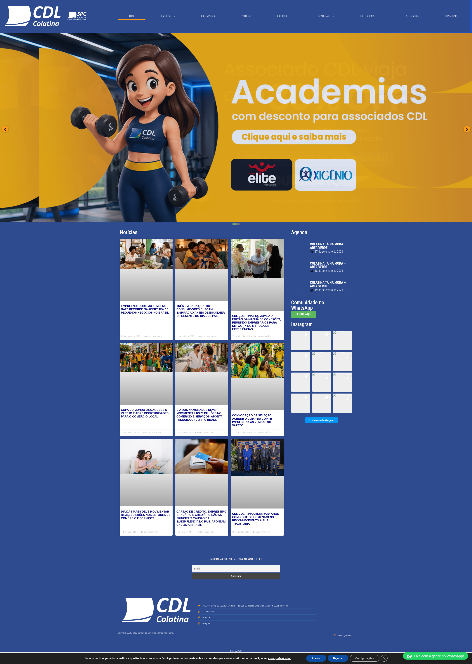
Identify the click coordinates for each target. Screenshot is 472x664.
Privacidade (451, 16)
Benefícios (165, 16)
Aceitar (316, 658)
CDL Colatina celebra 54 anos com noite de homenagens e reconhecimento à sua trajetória (255, 518)
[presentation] (233, 224)
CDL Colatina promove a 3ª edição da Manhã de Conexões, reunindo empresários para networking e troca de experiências (256, 322)
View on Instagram (323, 420)
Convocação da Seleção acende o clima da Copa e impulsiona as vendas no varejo (252, 420)
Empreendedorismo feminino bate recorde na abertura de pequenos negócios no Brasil (145, 309)
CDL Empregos (208, 16)
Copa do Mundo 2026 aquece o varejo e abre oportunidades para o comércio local (145, 413)
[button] (300, 340)
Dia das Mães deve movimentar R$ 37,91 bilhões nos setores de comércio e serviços (145, 515)
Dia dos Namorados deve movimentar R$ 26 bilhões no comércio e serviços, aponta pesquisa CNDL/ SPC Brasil (199, 414)
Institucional (367, 16)
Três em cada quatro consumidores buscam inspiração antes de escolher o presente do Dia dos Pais (200, 310)
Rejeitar (338, 658)
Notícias (246, 16)
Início (132, 16)
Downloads (324, 16)
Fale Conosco (412, 16)
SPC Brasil (282, 16)
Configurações (364, 658)
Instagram (302, 324)
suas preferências (279, 658)
